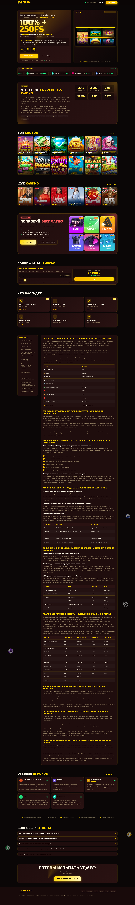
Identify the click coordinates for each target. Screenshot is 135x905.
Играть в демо (28, 242)
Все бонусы (46, 56)
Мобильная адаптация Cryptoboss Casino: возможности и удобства (27, 378)
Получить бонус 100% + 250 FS (67, 878)
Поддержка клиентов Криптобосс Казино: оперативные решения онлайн (27, 390)
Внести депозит (94, 279)
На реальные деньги (47, 242)
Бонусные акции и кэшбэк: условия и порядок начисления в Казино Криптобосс (27, 366)
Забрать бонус (28, 56)
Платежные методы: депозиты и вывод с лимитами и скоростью (27, 372)
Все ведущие (111, 184)
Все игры (113, 133)
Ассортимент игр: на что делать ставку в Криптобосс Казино (27, 359)
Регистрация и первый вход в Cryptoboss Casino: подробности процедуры (28, 353)
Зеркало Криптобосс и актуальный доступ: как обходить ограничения (27, 348)
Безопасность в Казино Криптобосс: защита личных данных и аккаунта (28, 384)
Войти (101, 2)
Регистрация (111, 2)
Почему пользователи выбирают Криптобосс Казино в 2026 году (26, 342)
